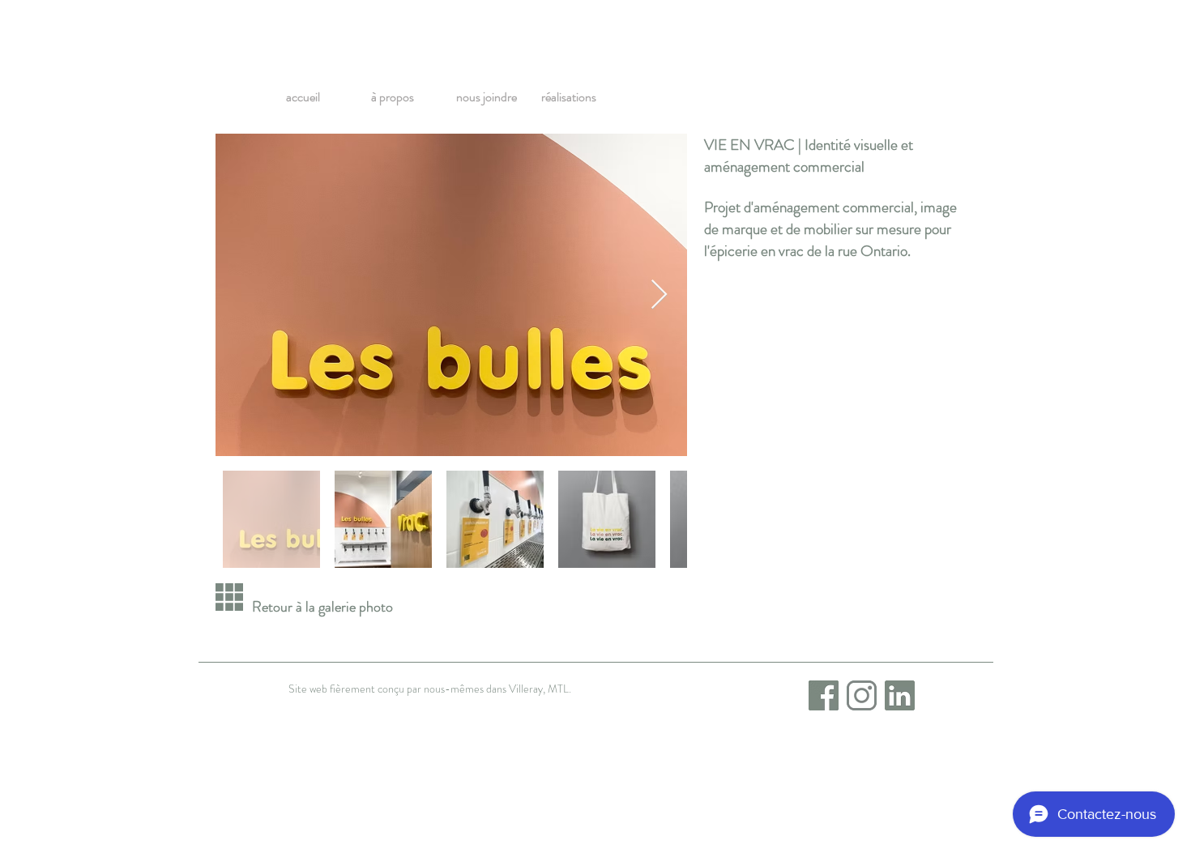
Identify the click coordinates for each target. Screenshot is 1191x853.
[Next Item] (659, 295)
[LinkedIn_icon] (900, 695)
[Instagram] (862, 695)
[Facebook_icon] (824, 695)
